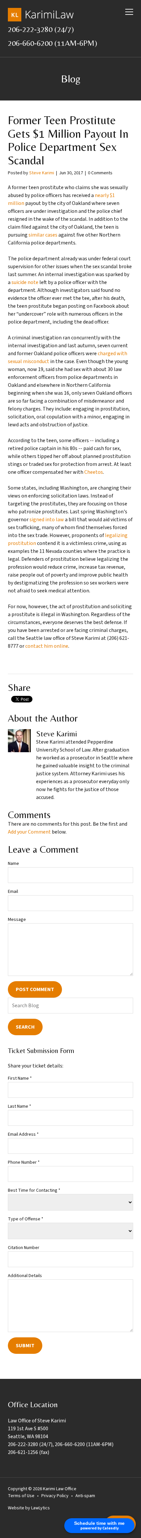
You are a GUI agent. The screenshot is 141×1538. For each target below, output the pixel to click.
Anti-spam (85, 1496)
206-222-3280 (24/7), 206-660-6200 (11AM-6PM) (60, 1444)
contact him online (46, 646)
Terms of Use (21, 1496)
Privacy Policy (55, 1496)
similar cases (43, 235)
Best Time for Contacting (34, 1190)
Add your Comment (29, 832)
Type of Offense (25, 1219)
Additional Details (25, 1275)
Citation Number (23, 1247)
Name (13, 863)
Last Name (19, 1106)
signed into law (47, 519)
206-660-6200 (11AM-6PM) (52, 43)
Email (13, 891)
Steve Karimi (41, 173)
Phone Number (24, 1162)
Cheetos (93, 472)
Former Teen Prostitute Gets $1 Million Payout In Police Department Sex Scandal (68, 140)
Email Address (23, 1134)
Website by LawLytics (29, 1508)
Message (17, 919)
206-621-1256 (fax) (28, 1452)
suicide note (24, 282)
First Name (20, 1078)
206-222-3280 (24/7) (41, 29)
